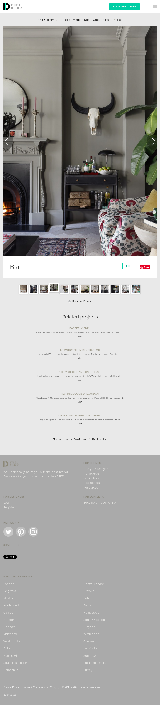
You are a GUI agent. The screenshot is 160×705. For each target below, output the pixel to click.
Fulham (8, 648)
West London (12, 641)
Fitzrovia (89, 591)
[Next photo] (152, 141)
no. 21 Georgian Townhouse (80, 371)
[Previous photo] (8, 141)
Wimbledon (91, 634)
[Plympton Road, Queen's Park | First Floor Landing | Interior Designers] (115, 293)
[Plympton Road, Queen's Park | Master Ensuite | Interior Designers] (95, 293)
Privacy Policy (11, 687)
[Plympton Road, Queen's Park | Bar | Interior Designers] (54, 292)
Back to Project (81, 301)
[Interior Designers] (7, 12)
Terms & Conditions (34, 687)
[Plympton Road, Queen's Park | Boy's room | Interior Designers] (135, 293)
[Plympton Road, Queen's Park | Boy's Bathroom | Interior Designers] (125, 293)
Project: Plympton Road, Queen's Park (85, 20)
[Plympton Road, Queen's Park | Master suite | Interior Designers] (84, 293)
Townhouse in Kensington (80, 350)
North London (12, 605)
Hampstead (91, 613)
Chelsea (89, 641)
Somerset (90, 656)
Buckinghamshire (95, 663)
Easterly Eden (80, 328)
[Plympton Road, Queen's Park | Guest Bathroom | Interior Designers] (105, 293)
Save (146, 267)
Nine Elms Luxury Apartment (80, 415)
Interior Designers (90, 687)
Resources (90, 487)
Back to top (100, 439)
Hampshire (10, 670)
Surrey (87, 670)
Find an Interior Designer (69, 439)
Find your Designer (96, 469)
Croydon (89, 627)
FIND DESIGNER (124, 6)
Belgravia (9, 591)
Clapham (9, 627)
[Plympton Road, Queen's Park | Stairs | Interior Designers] (33, 293)
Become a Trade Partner (100, 502)
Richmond (10, 634)
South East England (16, 663)
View (80, 336)
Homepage (91, 473)
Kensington (91, 648)
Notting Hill (10, 656)
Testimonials (91, 483)
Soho (87, 598)
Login (7, 502)
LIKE (129, 266)
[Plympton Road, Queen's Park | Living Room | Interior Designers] (44, 293)
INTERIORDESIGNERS (16, 6)
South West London (96, 620)
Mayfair (8, 598)
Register (9, 507)
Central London (94, 584)
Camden (9, 613)
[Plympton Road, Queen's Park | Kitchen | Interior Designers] (64, 293)
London (8, 584)
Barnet (87, 605)
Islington (9, 620)
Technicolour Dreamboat (80, 393)
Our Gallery (46, 20)
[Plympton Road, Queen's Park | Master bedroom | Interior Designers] (23, 293)
